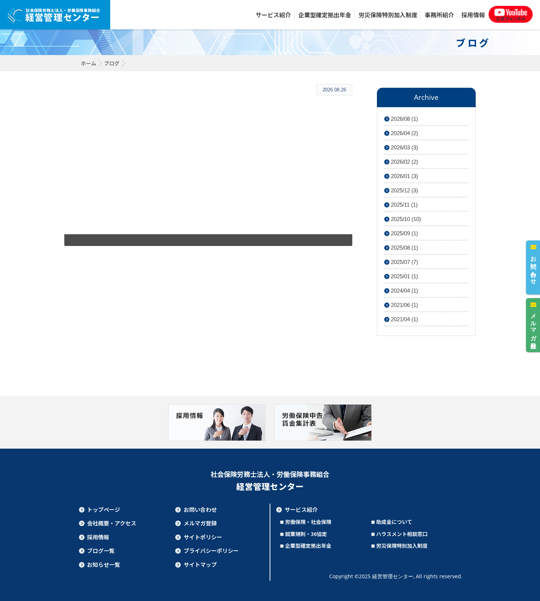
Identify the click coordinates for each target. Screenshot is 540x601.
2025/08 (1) (403, 248)
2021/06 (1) (403, 305)
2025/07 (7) (403, 262)
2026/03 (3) (403, 147)
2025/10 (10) (405, 219)
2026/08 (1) (403, 119)
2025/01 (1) (403, 276)
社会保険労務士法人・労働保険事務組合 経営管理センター (55, 14)
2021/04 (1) (403, 319)
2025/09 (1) (403, 233)
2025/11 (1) (403, 205)
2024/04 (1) (403, 290)
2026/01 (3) (403, 176)
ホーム (88, 63)
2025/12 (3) (403, 190)
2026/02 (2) (403, 162)
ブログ (111, 63)
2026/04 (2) (403, 133)
